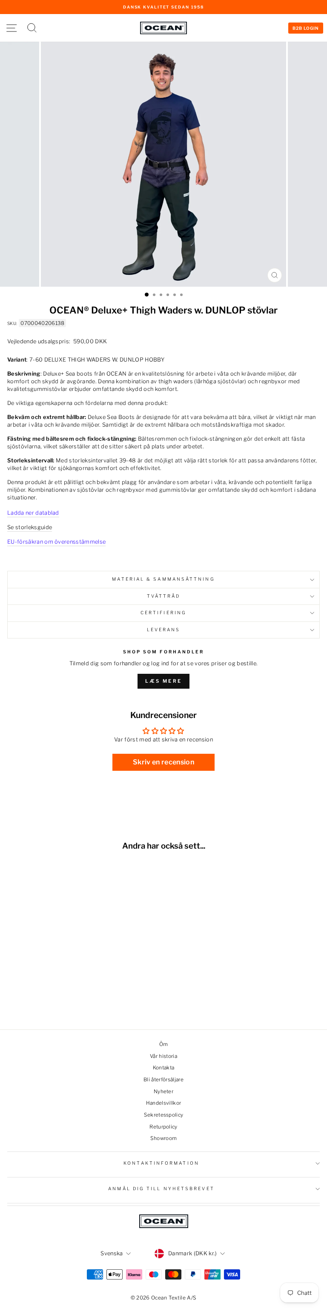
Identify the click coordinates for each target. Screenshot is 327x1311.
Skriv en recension (163, 762)
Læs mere (163, 681)
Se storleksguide (29, 527)
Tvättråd (164, 596)
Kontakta (164, 1068)
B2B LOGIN (306, 28)
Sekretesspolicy (164, 1115)
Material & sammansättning (163, 579)
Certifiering (163, 613)
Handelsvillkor (163, 1103)
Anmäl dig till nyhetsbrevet (161, 1188)
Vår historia (163, 1056)
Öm (163, 1044)
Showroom (163, 1138)
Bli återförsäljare (163, 1080)
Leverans (164, 630)
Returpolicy (163, 1127)
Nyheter (163, 1091)
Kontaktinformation (161, 1163)
